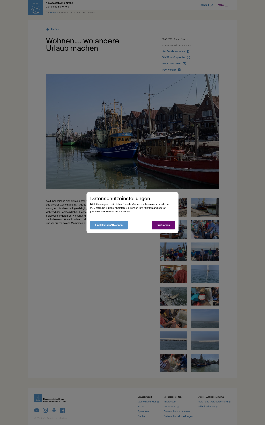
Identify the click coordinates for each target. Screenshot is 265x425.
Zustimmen (163, 225)
